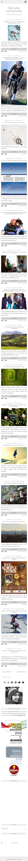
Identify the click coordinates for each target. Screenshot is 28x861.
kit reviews (19, 210)
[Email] (23, 682)
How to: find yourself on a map (14, 122)
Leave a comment (22, 51)
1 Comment (24, 154)
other (19, 402)
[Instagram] (7, 789)
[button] (26, 2)
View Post (14, 49)
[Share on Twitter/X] (4, 51)
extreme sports (19, 481)
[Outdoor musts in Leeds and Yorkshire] (14, 349)
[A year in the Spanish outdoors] (14, 504)
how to (20, 648)
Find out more (5, 715)
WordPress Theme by (14, 859)
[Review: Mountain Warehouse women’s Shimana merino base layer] (14, 234)
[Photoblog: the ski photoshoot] (14, 463)
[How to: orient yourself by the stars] (14, 195)
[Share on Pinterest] (6, 51)
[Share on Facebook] (2, 51)
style (19, 250)
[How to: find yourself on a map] (14, 144)
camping (19, 158)
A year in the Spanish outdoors (14, 483)
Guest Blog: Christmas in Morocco (14, 521)
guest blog (19, 120)
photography (19, 364)
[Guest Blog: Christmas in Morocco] (14, 542)
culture (19, 325)
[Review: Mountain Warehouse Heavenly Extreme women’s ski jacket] (14, 309)
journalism (18, 19)
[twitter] (5, 682)
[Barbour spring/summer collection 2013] (14, 272)
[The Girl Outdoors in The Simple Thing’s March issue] (14, 40)
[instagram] (8, 682)
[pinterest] (16, 682)
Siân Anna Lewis (22, 711)
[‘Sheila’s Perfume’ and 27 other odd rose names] (14, 425)
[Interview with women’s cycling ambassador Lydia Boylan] (14, 105)
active (18, 55)
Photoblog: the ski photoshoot (14, 445)
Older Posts (7, 671)
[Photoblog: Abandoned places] (14, 385)
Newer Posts (21, 671)
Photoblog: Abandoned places (14, 367)
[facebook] (12, 682)
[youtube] (19, 682)
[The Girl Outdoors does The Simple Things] (14, 593)
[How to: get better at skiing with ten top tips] (14, 633)
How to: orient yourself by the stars (14, 160)
